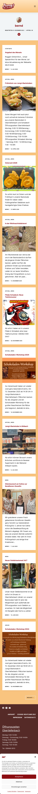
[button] (35, 757)
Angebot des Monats (13, 52)
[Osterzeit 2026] (19, 178)
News (12, 79)
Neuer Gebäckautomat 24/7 (16, 560)
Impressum (28, 791)
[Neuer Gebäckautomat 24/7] (19, 575)
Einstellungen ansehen (19, 787)
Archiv (7, 625)
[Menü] (35, 6)
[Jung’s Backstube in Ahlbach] (19, 441)
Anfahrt (11, 714)
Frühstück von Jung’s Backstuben (18, 83)
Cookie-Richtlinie (12, 791)
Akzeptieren (19, 777)
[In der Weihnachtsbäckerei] (19, 239)
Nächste (29, 697)
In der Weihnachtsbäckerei (16, 223)
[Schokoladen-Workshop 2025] (19, 370)
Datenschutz (20, 791)
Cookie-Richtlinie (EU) (26, 714)
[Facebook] (3, 708)
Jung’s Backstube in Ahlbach (16, 426)
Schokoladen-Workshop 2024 (17, 629)
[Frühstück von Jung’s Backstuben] (19, 98)
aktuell (7, 79)
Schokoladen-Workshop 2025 (17, 355)
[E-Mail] (10, 708)
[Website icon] (19, 34)
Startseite (8, 48)
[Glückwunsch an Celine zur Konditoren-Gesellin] (19, 501)
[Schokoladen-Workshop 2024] (19, 644)
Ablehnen (19, 782)
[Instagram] (6, 708)
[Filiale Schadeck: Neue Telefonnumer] (19, 312)
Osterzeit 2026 (11, 163)
